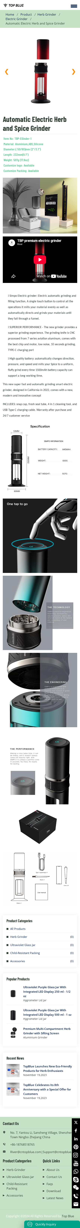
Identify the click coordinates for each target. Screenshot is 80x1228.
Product (26, 14)
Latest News (55, 1198)
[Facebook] (76, 1131)
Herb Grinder (46, 14)
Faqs (50, 1184)
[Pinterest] (76, 1147)
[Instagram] (76, 1155)
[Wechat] (76, 1188)
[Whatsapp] (76, 1171)
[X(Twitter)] (76, 1122)
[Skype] (76, 1180)
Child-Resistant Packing (25, 953)
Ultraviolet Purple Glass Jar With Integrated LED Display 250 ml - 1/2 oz (47, 991)
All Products (17, 929)
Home (10, 14)
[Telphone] (76, 1196)
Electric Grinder (17, 19)
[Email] (76, 1204)
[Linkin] (76, 1139)
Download (54, 1191)
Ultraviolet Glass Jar (22, 945)
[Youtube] (76, 1163)
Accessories (17, 961)
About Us (53, 1170)
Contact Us (54, 1177)
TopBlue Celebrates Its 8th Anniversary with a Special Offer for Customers (47, 1089)
